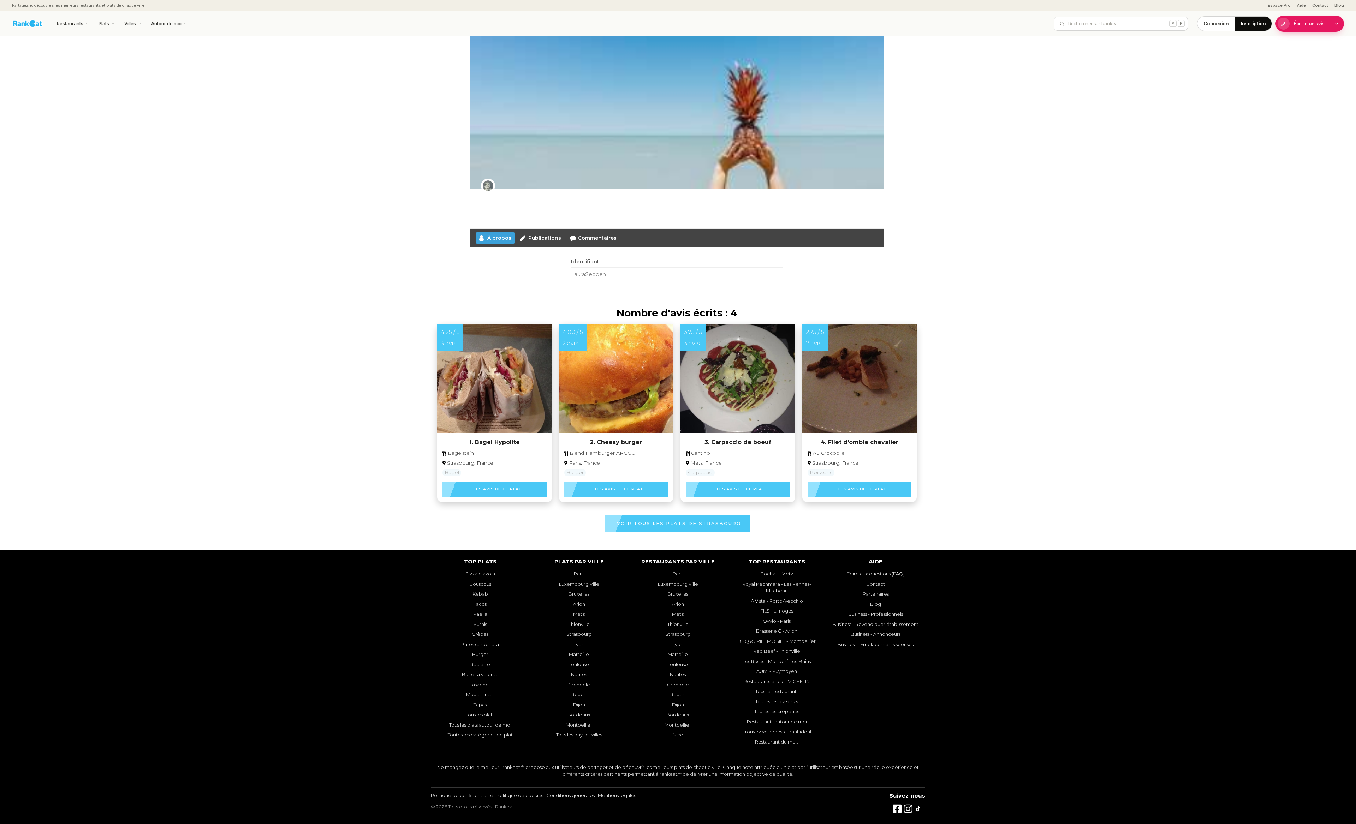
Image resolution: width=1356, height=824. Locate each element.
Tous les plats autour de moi (480, 725)
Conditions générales (570, 795)
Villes (130, 23)
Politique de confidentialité (462, 795)
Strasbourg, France (470, 463)
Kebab (480, 594)
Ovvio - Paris (777, 621)
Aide (1301, 5)
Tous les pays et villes (579, 735)
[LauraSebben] (488, 186)
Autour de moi (166, 23)
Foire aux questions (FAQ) (876, 574)
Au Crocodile (828, 453)
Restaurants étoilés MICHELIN (777, 681)
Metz (579, 614)
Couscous (480, 584)
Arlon (579, 604)
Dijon (579, 704)
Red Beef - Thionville (776, 651)
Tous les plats (480, 714)
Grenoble (579, 684)
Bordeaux (578, 714)
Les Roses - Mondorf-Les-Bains (777, 661)
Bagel (452, 472)
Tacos (480, 604)
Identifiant (585, 261)
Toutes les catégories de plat (480, 735)
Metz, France (706, 463)
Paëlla (480, 614)
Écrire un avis (1309, 23)
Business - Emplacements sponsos (876, 644)
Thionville (579, 624)
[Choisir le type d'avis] (1336, 24)
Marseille (579, 654)
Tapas (480, 704)
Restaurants (70, 23)
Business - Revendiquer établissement (875, 624)
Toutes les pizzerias (776, 701)
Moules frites (480, 694)
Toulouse (579, 664)
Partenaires (876, 594)
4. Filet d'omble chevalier (859, 442)
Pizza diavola (480, 574)
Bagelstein (460, 453)
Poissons (821, 472)
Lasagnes (480, 684)
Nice (678, 735)
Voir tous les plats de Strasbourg (679, 523)
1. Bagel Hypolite (494, 442)
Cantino (700, 453)
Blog (1339, 5)
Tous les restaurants (776, 691)
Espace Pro (1279, 5)
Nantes (579, 674)
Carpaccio (700, 472)
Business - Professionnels (875, 614)
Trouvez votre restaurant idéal (777, 731)
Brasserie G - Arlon (776, 631)
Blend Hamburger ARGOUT (603, 453)
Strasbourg (579, 634)
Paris (579, 574)
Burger (575, 472)
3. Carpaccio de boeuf (737, 442)
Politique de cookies (519, 795)
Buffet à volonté (480, 674)
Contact (1320, 5)
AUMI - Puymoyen (776, 671)
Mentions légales (617, 795)
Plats (104, 23)
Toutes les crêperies (776, 711)
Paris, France (584, 463)
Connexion (1216, 23)
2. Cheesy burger (616, 442)
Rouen (579, 694)
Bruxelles (579, 594)
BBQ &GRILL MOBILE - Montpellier (777, 641)
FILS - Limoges (776, 611)
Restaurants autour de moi (777, 721)
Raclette (480, 664)
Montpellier (579, 725)
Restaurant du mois (776, 742)
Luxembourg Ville (579, 584)
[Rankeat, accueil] (27, 23)
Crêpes (480, 634)
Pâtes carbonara (480, 644)
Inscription (1253, 23)
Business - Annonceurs (875, 634)
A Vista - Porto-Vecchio (777, 601)
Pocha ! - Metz (777, 574)
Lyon (578, 644)
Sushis (480, 624)
